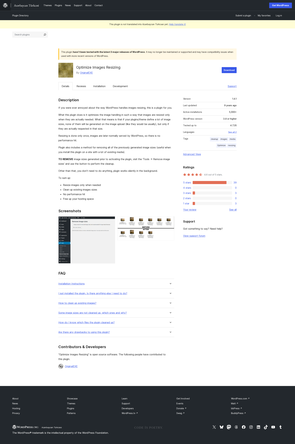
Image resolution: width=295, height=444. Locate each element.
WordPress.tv (130, 413)
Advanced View (192, 154)
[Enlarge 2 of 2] (170, 220)
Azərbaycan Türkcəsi (52, 427)
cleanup (214, 139)
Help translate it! (177, 24)
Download (229, 70)
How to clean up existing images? (77, 303)
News (15, 403)
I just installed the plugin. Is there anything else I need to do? (92, 293)
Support (232, 86)
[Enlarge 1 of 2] (110, 220)
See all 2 (232, 132)
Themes (71, 403)
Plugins (70, 408)
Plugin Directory (20, 15)
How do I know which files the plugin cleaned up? (86, 322)
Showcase (72, 398)
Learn (124, 398)
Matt (234, 403)
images (223, 139)
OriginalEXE (86, 72)
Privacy (16, 413)
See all (233, 209)
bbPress (236, 408)
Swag (180, 413)
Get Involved (183, 398)
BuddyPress (238, 413)
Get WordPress (280, 5)
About (15, 398)
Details (65, 86)
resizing (231, 145)
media (232, 139)
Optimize (221, 145)
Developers (128, 408)
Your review (189, 209)
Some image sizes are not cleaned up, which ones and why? (92, 312)
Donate (181, 408)
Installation (99, 86)
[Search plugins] (45, 35)
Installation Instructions (71, 283)
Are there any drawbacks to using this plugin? (84, 332)
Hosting (16, 408)
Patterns (71, 413)
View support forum (194, 235)
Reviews (81, 86)
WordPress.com (240, 398)
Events (179, 403)
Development (120, 86)
